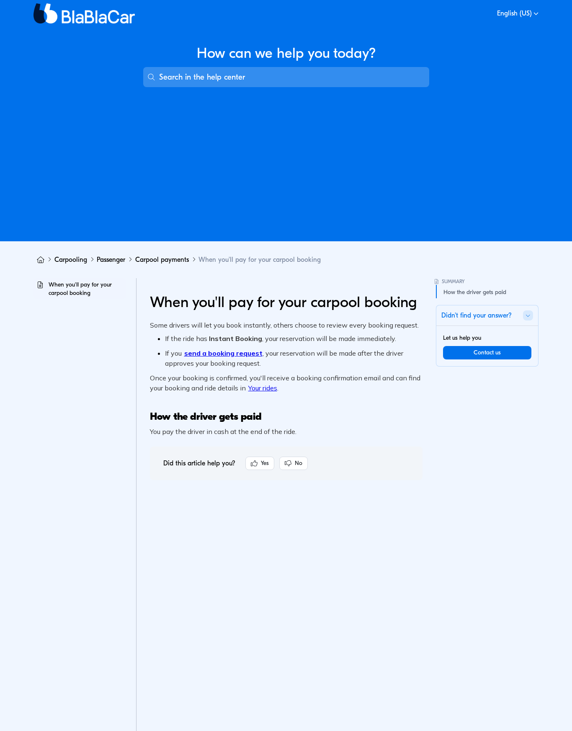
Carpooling (70, 259)
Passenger (111, 259)
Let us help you (462, 337)
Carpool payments (162, 259)
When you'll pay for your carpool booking (259, 259)
